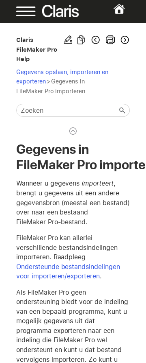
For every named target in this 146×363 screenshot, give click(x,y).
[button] (122, 110)
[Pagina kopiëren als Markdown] (81, 40)
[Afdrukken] (110, 40)
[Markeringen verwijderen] (68, 40)
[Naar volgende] (124, 40)
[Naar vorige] (95, 40)
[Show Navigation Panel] (21, 11)
